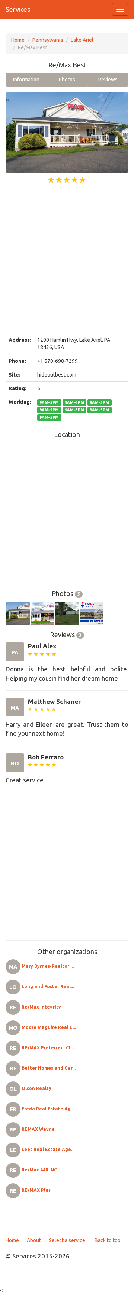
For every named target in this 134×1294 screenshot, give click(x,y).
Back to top (108, 1240)
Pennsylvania (47, 40)
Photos (67, 80)
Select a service (67, 1240)
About (34, 1240)
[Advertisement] (67, 258)
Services (18, 9)
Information (26, 80)
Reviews (108, 80)
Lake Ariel (82, 40)
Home (18, 40)
